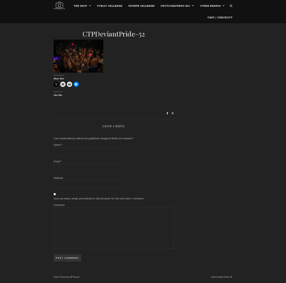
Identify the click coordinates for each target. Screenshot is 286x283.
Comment (59, 204)
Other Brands (210, 6)
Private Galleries (141, 6)
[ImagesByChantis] (59, 6)
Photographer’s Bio (175, 6)
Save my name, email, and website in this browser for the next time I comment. (99, 198)
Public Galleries (109, 6)
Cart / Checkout (219, 17)
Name (58, 144)
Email (58, 161)
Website (58, 178)
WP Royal (74, 276)
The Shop (80, 6)
